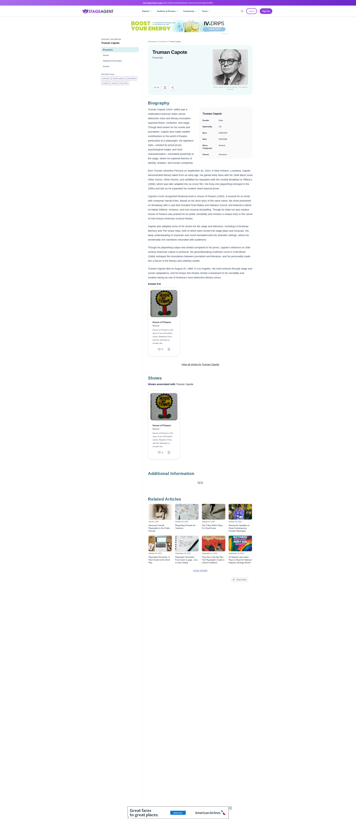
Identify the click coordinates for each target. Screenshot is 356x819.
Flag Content (241, 580)
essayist (105, 83)
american (106, 78)
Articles (106, 66)
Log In (251, 11)
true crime (124, 83)
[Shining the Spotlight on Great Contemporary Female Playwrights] (240, 511)
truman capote (118, 78)
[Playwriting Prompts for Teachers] (187, 511)
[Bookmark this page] (165, 87)
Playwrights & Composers (157, 42)
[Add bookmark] (169, 349)
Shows (106, 55)
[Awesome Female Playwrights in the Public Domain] (160, 511)
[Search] (242, 11)
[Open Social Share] (172, 87)
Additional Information (112, 61)
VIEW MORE (200, 570)
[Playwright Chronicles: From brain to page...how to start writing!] (187, 543)
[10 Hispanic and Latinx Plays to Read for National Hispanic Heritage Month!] (240, 543)
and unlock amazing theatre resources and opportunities (178, 3)
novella (114, 83)
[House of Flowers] (163, 303)
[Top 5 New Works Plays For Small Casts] (213, 511)
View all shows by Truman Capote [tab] (200, 364)
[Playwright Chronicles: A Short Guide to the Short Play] (160, 543)
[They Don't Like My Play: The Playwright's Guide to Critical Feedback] (213, 543)
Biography (108, 50)
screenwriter (131, 78)
